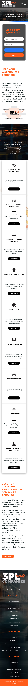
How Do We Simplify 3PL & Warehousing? (14, 650)
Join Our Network (14, 666)
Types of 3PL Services (14, 647)
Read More (14, 189)
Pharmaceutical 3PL (14, 622)
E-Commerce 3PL (14, 615)
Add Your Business (15, 676)
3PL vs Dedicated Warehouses (15, 644)
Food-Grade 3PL (14, 601)
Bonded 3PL (14, 611)
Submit (14, 55)
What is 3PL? (14, 640)
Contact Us (15, 662)
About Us (14, 637)
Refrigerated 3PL (14, 618)
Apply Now (7, 556)
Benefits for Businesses (14, 669)
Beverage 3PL (14, 605)
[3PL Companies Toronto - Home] (9, 4)
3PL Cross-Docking (14, 608)
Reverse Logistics (14, 625)
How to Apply (14, 672)
